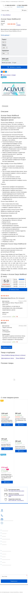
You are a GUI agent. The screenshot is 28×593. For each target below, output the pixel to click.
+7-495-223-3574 (10, 5)
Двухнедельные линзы (7, 358)
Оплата (4, 535)
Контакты (4, 544)
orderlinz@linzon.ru (8, 520)
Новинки (4, 553)
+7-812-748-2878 (22, 5)
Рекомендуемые (6, 558)
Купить (8, 424)
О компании (5, 530)
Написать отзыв (15, 289)
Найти (24, 10)
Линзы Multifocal (20, 358)
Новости (4, 541)
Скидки (4, 556)
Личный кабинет (6, 538)
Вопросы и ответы (6, 564)
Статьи (3, 561)
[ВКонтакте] (2, 72)
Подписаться (13, 581)
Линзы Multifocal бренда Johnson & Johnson (13, 355)
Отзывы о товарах (6, 550)
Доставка (4, 533)
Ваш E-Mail (4, 576)
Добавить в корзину (15, 67)
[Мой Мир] (6, 72)
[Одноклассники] (4, 72)
